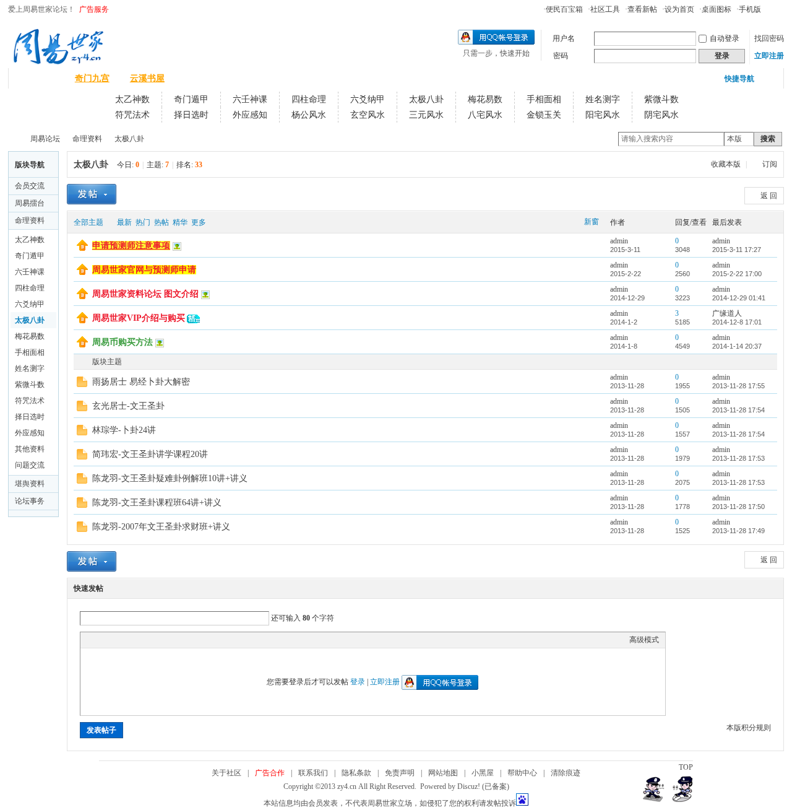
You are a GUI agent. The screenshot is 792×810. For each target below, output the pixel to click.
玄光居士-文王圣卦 (128, 406)
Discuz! (468, 786)
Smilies (179, 640)
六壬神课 (250, 99)
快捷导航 (739, 78)
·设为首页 (678, 9)
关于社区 (226, 773)
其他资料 (30, 449)
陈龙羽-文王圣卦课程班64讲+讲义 (157, 502)
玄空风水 (367, 115)
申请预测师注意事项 (131, 245)
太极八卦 (426, 99)
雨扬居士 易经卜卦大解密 (141, 381)
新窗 (591, 221)
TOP (686, 767)
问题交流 (30, 465)
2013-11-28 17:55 (738, 386)
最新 (124, 222)
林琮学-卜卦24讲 (124, 430)
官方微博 (202, 78)
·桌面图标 (715, 9)
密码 (560, 55)
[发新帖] (91, 194)
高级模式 (644, 639)
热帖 (161, 222)
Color (102, 640)
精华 (180, 222)
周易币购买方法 (122, 342)
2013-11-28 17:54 (738, 410)
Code (164, 640)
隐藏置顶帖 (592, 246)
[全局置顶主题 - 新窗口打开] (82, 248)
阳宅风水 (602, 115)
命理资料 (87, 138)
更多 (198, 222)
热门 (143, 222)
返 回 (768, 195)
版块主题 (107, 361)
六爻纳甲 (367, 99)
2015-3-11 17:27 (736, 249)
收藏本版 (726, 164)
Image (117, 640)
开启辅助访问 (767, 8)
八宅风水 (485, 115)
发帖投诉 (501, 803)
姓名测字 (602, 99)
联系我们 (313, 773)
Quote (148, 640)
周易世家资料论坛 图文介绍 (145, 293)
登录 (357, 681)
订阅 (769, 164)
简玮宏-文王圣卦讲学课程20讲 (150, 454)
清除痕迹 (565, 773)
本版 (734, 138)
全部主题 (88, 222)
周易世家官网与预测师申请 (144, 269)
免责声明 (400, 773)
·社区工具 (604, 9)
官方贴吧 (257, 78)
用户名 (564, 38)
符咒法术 (132, 115)
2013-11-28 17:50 (738, 506)
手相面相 (544, 99)
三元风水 (426, 115)
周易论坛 (37, 78)
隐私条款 (356, 773)
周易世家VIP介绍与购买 (138, 318)
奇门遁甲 (191, 99)
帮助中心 (522, 773)
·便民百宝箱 (563, 9)
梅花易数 (485, 99)
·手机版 (748, 9)
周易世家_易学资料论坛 (13, 139)
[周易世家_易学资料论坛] (58, 62)
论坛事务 (30, 501)
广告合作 (270, 773)
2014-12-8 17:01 (737, 322)
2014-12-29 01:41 (738, 298)
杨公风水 (308, 115)
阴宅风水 (661, 115)
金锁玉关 (544, 115)
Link (133, 640)
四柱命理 (308, 99)
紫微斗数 (661, 99)
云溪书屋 (147, 78)
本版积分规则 (748, 727)
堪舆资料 (30, 483)
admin (619, 241)
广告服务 (94, 9)
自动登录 (724, 38)
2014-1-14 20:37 (737, 346)
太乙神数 (132, 99)
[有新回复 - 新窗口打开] (82, 384)
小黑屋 (482, 773)
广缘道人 (727, 313)
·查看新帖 (641, 9)
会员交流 (30, 185)
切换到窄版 (777, 8)
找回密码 (769, 38)
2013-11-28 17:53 (738, 458)
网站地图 (443, 773)
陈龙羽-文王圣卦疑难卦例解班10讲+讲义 (170, 478)
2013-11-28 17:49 (738, 530)
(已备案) (495, 786)
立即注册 (769, 55)
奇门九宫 (92, 78)
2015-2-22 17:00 (737, 273)
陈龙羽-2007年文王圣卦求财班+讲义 (161, 526)
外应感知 (250, 115)
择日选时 (191, 115)
